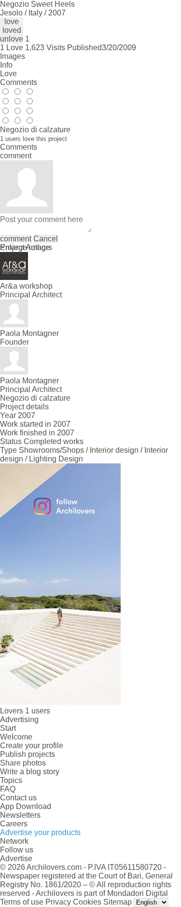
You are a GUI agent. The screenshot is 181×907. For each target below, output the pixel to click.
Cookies (87, 902)
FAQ (7, 789)
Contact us (18, 798)
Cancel (45, 239)
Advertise (16, 858)
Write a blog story (29, 771)
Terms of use (21, 902)
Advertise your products (40, 832)
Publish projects (27, 754)
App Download (25, 806)
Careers (14, 824)
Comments (18, 82)
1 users (37, 711)
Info (6, 65)
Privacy (58, 902)
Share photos (23, 763)
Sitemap (117, 902)
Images (12, 56)
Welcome (16, 737)
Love (8, 74)
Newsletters (20, 815)
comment (15, 239)
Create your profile (31, 745)
